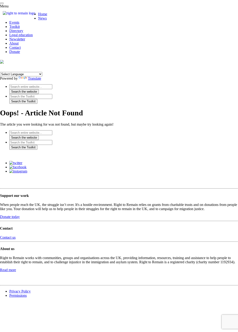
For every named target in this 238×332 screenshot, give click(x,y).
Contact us (8, 237)
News (42, 18)
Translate (34, 78)
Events (14, 22)
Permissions (18, 295)
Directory (16, 31)
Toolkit (14, 27)
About (14, 43)
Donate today (10, 217)
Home (42, 14)
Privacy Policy (20, 291)
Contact (15, 47)
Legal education (21, 35)
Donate (14, 52)
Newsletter (17, 39)
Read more (8, 270)
